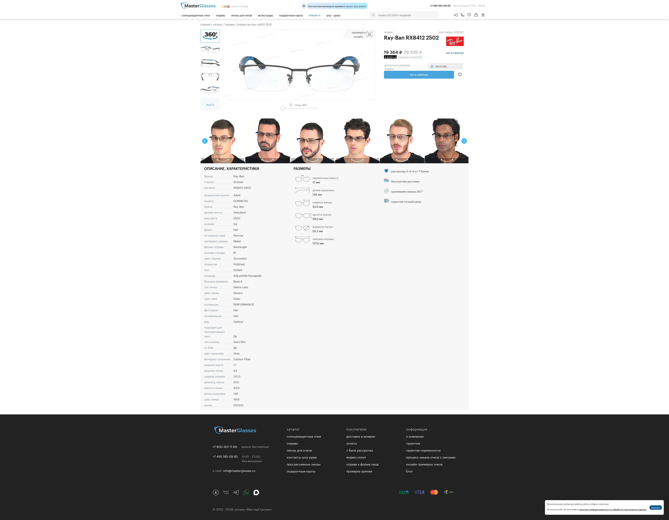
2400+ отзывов (239, 6)
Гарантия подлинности (423, 449)
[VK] (226, 492)
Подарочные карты (291, 15)
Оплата (351, 442)
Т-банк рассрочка (359, 449)
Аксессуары (265, 15)
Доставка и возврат (360, 435)
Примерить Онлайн (359, 34)
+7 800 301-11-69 (225, 446)
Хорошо (655, 507)
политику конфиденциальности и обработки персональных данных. (613, 509)
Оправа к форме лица (362, 463)
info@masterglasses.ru (239, 470)
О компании (415, 435)
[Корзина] (476, 16)
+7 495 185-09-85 (225, 456)
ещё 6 (210, 104)
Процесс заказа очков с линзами (431, 456)
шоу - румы (333, 15)
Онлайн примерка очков (424, 463)
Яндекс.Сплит (356, 456)
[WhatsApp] (246, 492)
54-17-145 (441, 66)
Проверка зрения (359, 470)
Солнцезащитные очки (196, 15)
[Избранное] (469, 15)
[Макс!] (256, 492)
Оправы (220, 15)
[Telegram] (236, 492)
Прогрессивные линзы (304, 463)
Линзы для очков (241, 15)
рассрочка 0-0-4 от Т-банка (410, 171)
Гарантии (413, 442)
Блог (409, 470)
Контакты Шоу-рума (302, 456)
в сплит (402, 57)
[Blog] (216, 492)
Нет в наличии (419, 74)
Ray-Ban (238, 176)
